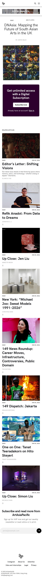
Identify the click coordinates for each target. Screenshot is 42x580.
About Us (21, 562)
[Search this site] (35, 3)
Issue (11, 20)
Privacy (33, 565)
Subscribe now (21, 105)
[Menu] (39, 3)
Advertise (31, 562)
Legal (26, 565)
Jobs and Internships (13, 565)
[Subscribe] (39, 530)
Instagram (11, 562)
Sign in (31, 111)
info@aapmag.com (7, 575)
